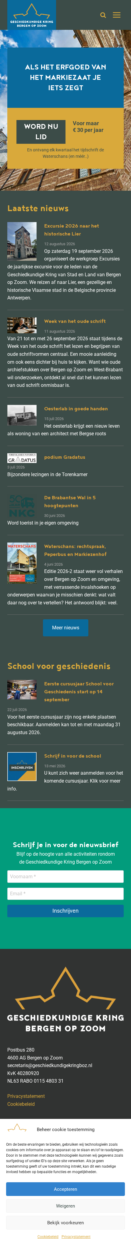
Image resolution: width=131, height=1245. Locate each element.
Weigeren (65, 1206)
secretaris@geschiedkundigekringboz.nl (49, 1065)
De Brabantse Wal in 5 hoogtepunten (70, 502)
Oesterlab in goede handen (76, 409)
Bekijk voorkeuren (65, 1223)
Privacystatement (76, 1237)
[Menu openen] (116, 15)
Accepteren (65, 1189)
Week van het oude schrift (75, 321)
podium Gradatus (64, 457)
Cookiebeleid (47, 1237)
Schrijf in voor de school (72, 756)
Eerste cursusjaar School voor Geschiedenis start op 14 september (79, 692)
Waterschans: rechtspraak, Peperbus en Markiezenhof (75, 550)
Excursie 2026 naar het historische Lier (71, 230)
